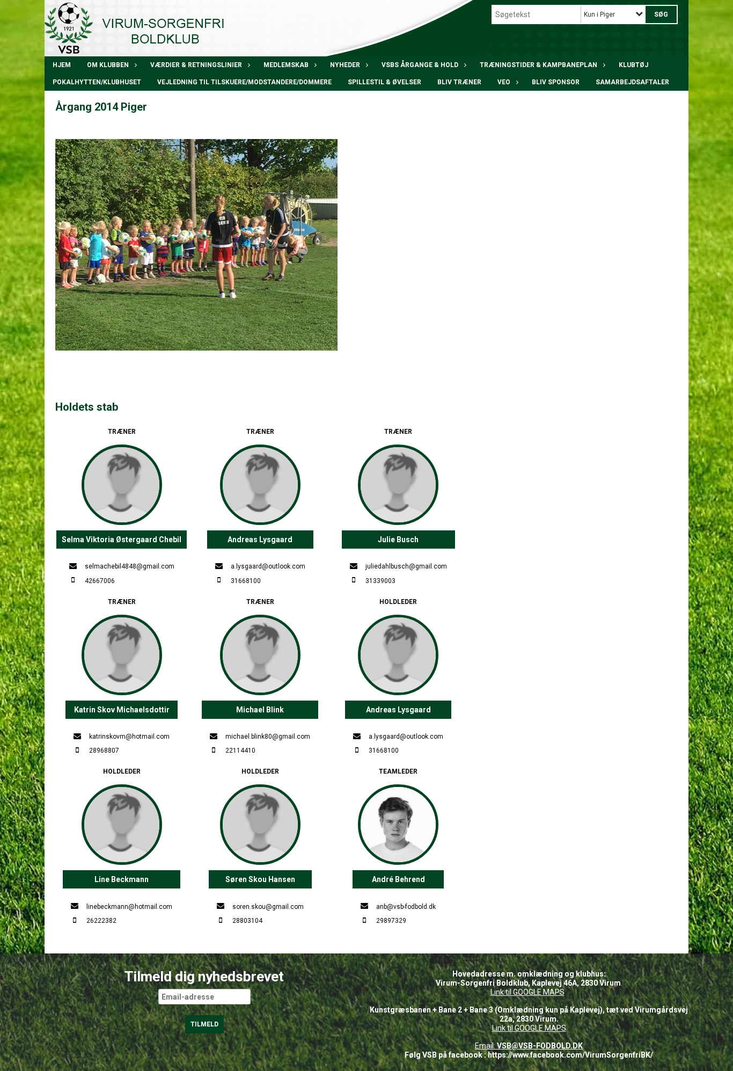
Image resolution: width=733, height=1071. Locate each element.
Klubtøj (633, 65)
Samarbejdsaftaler (632, 82)
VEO (503, 82)
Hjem (62, 65)
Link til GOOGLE (515, 992)
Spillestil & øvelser (384, 82)
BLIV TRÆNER (459, 82)
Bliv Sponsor (556, 82)
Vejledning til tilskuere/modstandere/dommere (244, 82)
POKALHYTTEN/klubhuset (97, 82)
